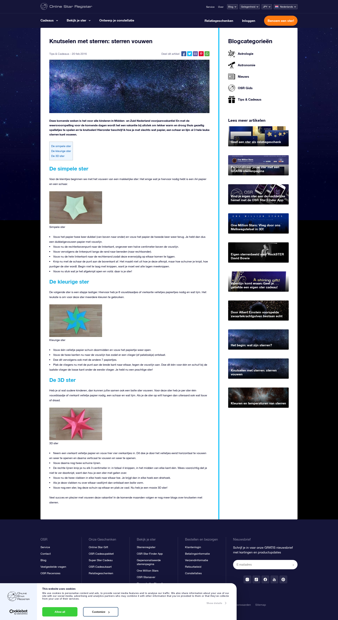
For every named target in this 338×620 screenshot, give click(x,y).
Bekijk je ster (76, 20)
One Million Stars (147, 570)
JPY (265, 6)
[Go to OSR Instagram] (247, 579)
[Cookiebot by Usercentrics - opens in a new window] (18, 612)
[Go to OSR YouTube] (274, 579)
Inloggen (248, 21)
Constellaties (193, 573)
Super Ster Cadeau (101, 560)
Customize (98, 611)
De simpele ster (61, 146)
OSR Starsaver (146, 577)
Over (221, 6)
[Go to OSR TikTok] (256, 579)
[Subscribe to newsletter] (293, 564)
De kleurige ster (61, 151)
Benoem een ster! (281, 21)
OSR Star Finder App (150, 553)
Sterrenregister (146, 547)
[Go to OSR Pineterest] (283, 579)
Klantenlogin (193, 547)
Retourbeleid (193, 566)
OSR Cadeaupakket (101, 553)
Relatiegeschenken (219, 21)
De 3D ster (57, 155)
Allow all (60, 611)
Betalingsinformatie (197, 553)
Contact (45, 553)
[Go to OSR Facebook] (265, 579)
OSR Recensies (50, 573)
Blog (230, 6)
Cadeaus (47, 20)
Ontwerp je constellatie (116, 20)
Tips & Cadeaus (59, 53)
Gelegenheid (248, 6)
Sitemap (260, 604)
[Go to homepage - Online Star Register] (66, 6)
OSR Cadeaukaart (100, 566)
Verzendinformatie (196, 560)
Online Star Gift (98, 547)
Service (210, 6)
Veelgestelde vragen (53, 566)
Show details (214, 603)
